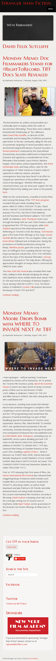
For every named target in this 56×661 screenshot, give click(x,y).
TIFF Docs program (40, 200)
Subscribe (11, 546)
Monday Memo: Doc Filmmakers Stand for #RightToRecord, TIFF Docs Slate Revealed (27, 66)
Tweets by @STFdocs (16, 603)
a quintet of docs (30, 451)
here (5, 192)
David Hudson (18, 497)
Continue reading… (11, 294)
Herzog (47, 256)
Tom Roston (47, 231)
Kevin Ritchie (9, 241)
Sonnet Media (33, 658)
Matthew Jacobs (16, 247)
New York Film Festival (18, 271)
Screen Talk (28, 287)
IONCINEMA (11, 436)
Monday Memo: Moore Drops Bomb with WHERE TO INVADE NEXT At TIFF (27, 321)
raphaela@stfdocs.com (16, 644)
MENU (50, 9)
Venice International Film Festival (18, 475)
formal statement (11, 151)
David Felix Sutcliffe (17, 135)
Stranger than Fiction (26, 3)
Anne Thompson (29, 219)
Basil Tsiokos (24, 503)
